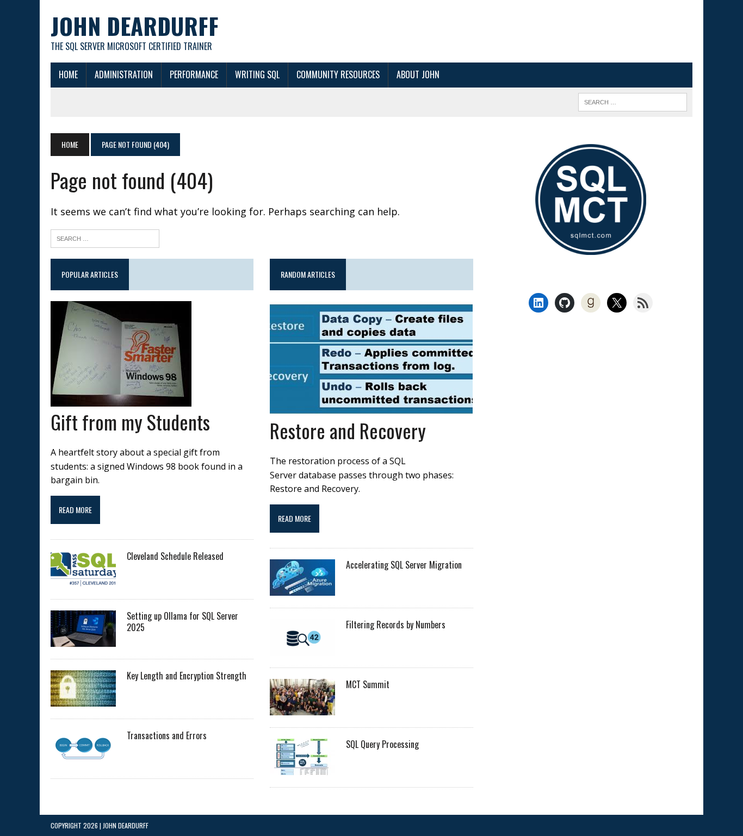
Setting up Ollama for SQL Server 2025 (182, 621)
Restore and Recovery (348, 430)
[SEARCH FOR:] (632, 100)
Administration (124, 74)
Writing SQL (257, 74)
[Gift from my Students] (121, 399)
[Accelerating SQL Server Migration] (302, 589)
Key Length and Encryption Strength (186, 675)
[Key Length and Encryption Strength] (83, 700)
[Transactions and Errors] (83, 759)
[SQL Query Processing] (302, 768)
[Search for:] (105, 237)
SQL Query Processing (382, 744)
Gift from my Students (130, 421)
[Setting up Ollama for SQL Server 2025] (83, 640)
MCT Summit (367, 684)
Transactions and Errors (167, 735)
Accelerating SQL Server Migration (404, 564)
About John (418, 74)
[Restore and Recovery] (371, 408)
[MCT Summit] (302, 708)
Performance (194, 74)
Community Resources (338, 74)
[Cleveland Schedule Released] (83, 580)
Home (68, 74)
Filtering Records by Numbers (395, 624)
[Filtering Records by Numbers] (302, 648)
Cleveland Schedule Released (175, 556)
